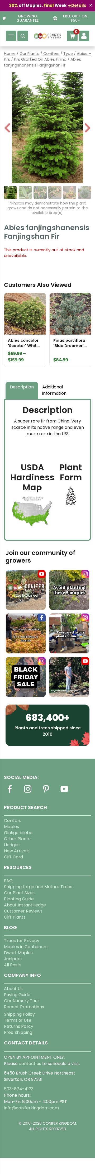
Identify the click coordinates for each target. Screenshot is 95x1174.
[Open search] (22, 36)
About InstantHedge (25, 905)
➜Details (77, 5)
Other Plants (17, 839)
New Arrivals (17, 851)
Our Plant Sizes (19, 893)
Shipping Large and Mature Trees (38, 887)
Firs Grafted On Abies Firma (40, 59)
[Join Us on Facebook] (9, 792)
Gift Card (13, 857)
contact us (30, 1064)
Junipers (13, 959)
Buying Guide (17, 995)
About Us (13, 989)
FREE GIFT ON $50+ (75, 18)
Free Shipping (18, 1032)
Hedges (12, 845)
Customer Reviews (23, 911)
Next (87, 128)
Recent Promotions (24, 1007)
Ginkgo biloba (18, 833)
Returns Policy (18, 1026)
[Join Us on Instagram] (27, 792)
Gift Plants (15, 917)
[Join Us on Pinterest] (45, 792)
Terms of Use (17, 1020)
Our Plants (29, 53)
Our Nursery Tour (21, 1001)
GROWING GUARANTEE (27, 18)
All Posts (12, 965)
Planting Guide (19, 899)
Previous (7, 128)
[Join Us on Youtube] (64, 792)
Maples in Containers (26, 947)
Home (10, 53)
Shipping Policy (19, 1014)
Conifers (51, 53)
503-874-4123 (19, 1089)
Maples (11, 827)
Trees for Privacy (21, 941)
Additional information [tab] (54, 390)
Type (68, 53)
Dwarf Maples (18, 953)
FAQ (8, 881)
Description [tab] (22, 387)
